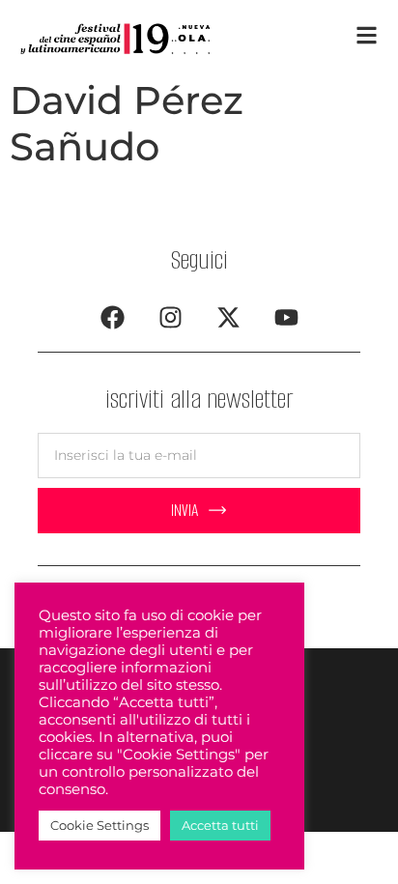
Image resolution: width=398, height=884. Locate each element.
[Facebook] (112, 318)
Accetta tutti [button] (220, 825)
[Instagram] (170, 318)
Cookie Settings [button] (99, 825)
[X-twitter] (228, 318)
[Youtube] (286, 318)
